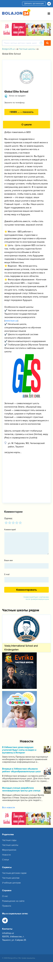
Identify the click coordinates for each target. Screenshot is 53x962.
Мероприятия (9, 849)
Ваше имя (8, 560)
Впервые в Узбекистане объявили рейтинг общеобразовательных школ (21, 770)
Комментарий (10, 529)
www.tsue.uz (11, 320)
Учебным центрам (11, 882)
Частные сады (9, 840)
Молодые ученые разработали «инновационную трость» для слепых (21, 789)
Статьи (5, 859)
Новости (6, 854)
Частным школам (10, 877)
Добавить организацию (34, 3)
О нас (5, 896)
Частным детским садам (14, 873)
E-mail (6, 574)
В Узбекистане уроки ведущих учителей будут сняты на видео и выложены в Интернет (19, 750)
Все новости (8, 807)
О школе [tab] (26, 124)
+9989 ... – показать (21, 112)
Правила (6, 905)
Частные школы (10, 845)
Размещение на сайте (13, 901)
